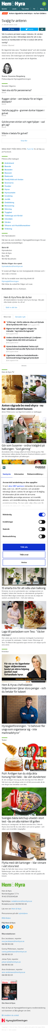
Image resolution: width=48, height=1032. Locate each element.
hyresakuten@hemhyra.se (12, 266)
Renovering (9, 206)
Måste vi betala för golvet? (15, 133)
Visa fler (24, 141)
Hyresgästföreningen (10, 281)
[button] (14, 9)
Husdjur (8, 186)
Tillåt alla (24, 547)
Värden (8, 222)
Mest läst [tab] (7, 317)
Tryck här (30, 149)
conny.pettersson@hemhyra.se (14, 951)
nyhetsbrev (23, 913)
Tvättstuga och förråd (13, 215)
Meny (42, 9)
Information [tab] (19, 474)
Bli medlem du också (10, 1015)
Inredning (8, 196)
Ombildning (9, 202)
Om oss (4, 1030)
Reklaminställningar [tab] (35, 474)
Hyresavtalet (10, 193)
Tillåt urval (24, 555)
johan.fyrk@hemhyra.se (11, 962)
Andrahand (9, 163)
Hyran (7, 189)
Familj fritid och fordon (14, 179)
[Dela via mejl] (42, 29)
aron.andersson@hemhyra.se (13, 972)
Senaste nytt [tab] (20, 317)
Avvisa (24, 562)
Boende (8, 166)
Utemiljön (9, 219)
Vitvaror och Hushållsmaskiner (17, 225)
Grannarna (9, 183)
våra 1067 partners (16, 486)
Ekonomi (8, 173)
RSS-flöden (6, 918)
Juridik (7, 199)
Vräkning (8, 229)
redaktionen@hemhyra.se (21, 901)
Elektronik (9, 176)
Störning (8, 209)
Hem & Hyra (16, 909)
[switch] (42, 522)
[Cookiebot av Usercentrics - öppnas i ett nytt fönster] (35, 467)
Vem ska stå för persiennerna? (17, 90)
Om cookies (12, 1030)
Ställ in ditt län (11, 307)
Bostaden (8, 170)
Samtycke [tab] (7, 474)
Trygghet (8, 212)
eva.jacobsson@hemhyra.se (13, 941)
